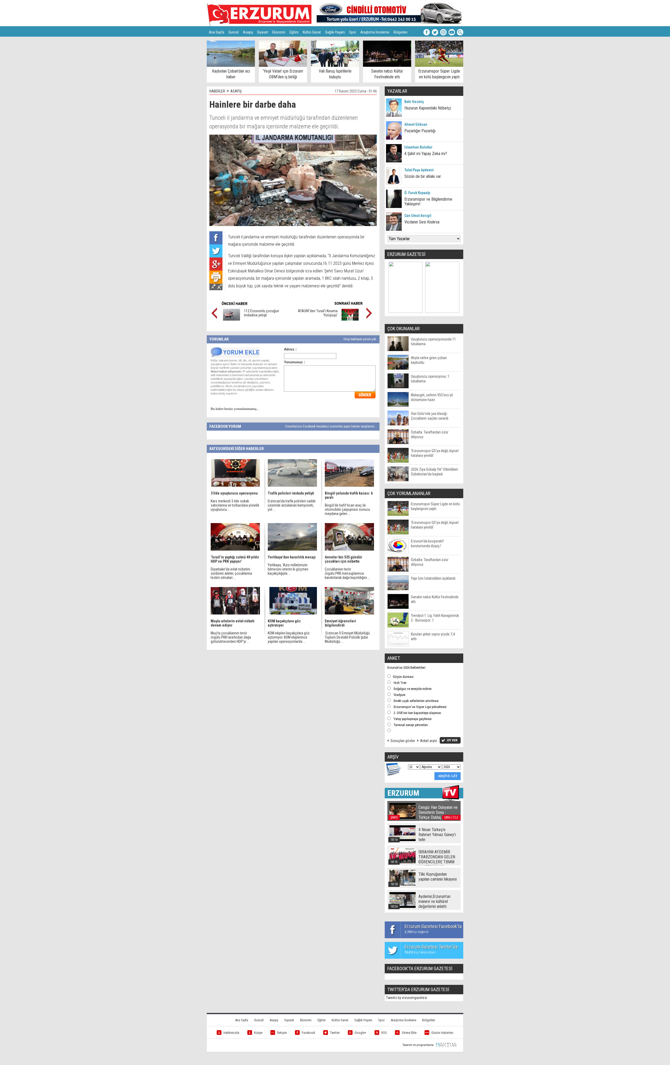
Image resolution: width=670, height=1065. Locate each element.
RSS (384, 1033)
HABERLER (217, 91)
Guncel (233, 32)
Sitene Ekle (409, 1033)
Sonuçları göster (402, 741)
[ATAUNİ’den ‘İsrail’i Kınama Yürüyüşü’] (350, 319)
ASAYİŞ (236, 91)
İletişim (282, 1033)
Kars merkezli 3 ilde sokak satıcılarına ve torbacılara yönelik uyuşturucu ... (235, 505)
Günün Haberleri (442, 1033)
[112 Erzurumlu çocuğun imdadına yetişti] (231, 319)
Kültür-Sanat (312, 32)
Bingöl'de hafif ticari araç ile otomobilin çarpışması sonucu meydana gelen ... (347, 509)
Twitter (335, 1033)
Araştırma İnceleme (374, 32)
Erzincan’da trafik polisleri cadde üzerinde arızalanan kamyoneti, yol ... (292, 505)
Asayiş (248, 32)
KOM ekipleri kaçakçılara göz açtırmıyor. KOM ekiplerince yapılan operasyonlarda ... (289, 637)
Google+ (360, 1033)
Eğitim (294, 32)
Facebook (308, 1033)
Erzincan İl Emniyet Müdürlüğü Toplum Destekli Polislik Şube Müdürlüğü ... (347, 637)
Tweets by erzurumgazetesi (406, 998)
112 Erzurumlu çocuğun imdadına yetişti (261, 313)
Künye (258, 1033)
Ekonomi (278, 32)
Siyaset (262, 32)
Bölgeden (400, 32)
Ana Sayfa (216, 32)
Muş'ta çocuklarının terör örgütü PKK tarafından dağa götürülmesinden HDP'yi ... (231, 637)
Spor (352, 32)
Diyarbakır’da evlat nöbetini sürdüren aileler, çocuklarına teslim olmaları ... (231, 573)
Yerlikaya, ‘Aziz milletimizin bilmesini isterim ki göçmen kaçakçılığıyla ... (288, 569)
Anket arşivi (428, 741)
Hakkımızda (231, 1033)
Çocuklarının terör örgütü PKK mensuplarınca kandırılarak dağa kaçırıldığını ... (347, 573)
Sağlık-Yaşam (335, 32)
